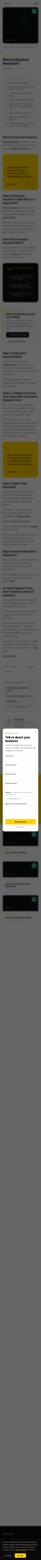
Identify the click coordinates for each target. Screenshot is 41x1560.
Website (19, 793)
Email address (11, 765)
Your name (9, 756)
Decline (8, 1555)
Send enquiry (20, 822)
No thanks (20, 827)
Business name (11, 783)
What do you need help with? (16, 804)
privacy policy (21, 1550)
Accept (20, 1555)
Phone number (11, 774)
